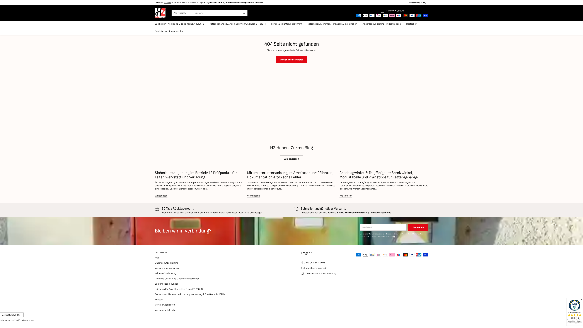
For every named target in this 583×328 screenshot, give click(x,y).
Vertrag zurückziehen (166, 310)
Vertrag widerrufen (165, 304)
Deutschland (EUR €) (417, 3)
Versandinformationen (167, 268)
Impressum (161, 252)
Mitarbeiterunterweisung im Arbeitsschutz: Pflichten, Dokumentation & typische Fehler (290, 175)
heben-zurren (27, 320)
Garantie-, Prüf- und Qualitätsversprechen (177, 278)
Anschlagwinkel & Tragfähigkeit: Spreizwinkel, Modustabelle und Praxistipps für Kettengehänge (378, 175)
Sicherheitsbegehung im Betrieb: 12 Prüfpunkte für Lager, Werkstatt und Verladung (196, 175)
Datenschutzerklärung (166, 262)
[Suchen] (244, 13)
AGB (157, 257)
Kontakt (159, 299)
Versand (167, 2)
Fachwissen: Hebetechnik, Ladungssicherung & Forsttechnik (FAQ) (190, 294)
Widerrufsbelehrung (165, 273)
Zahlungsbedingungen (167, 283)
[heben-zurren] (160, 13)
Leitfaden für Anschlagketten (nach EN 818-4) (179, 289)
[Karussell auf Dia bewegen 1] (291, 202)
